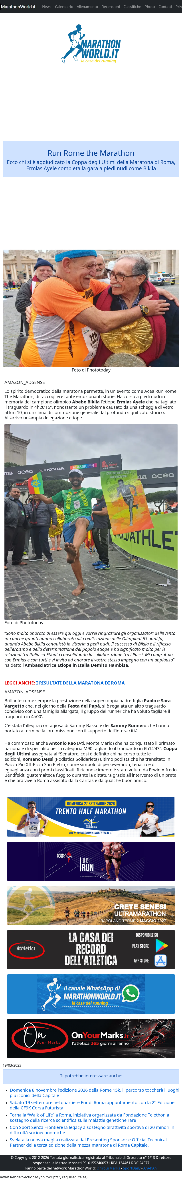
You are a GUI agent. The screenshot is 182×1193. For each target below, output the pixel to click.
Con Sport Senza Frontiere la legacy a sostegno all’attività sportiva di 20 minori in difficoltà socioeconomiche (92, 1130)
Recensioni (111, 6)
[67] (91, 905)
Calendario (64, 6)
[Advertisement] (91, 105)
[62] (91, 861)
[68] (91, 1038)
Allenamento (87, 6)
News (46, 6)
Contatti (165, 6)
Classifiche (132, 6)
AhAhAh (150, 1168)
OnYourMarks (108, 1168)
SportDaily (131, 1168)
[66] (91, 817)
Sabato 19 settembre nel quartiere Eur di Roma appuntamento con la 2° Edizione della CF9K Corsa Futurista (92, 1105)
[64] (91, 949)
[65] (91, 994)
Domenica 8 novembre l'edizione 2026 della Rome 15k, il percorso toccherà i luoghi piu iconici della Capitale (94, 1092)
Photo (150, 6)
